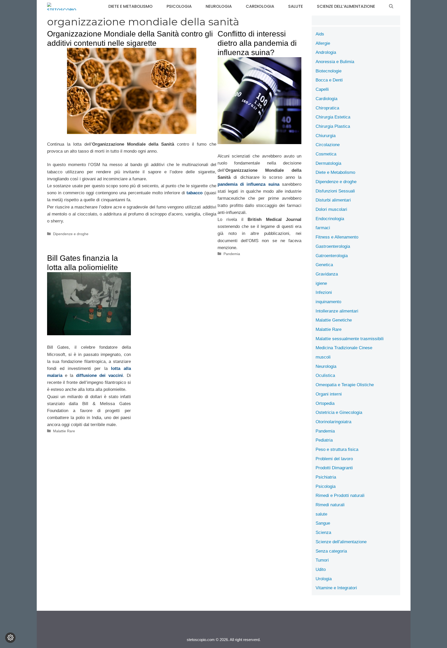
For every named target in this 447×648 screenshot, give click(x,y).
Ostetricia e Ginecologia (339, 412)
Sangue (323, 523)
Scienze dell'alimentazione (341, 541)
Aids (320, 34)
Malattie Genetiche (334, 320)
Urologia (324, 578)
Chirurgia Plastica (333, 126)
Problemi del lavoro (334, 458)
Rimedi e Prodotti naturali (340, 495)
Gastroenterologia (333, 246)
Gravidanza (327, 274)
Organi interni (329, 394)
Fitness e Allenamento (337, 237)
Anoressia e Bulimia (335, 61)
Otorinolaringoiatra (333, 421)
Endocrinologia (330, 218)
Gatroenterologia (332, 255)
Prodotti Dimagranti (334, 467)
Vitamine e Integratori (336, 587)
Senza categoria (331, 551)
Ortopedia (325, 403)
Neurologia (219, 6)
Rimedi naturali (330, 504)
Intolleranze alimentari (337, 311)
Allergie (323, 43)
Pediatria (324, 440)
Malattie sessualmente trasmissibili (350, 338)
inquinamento (328, 301)
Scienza (323, 532)
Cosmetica (326, 154)
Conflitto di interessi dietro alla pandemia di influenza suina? (257, 43)
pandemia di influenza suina (248, 184)
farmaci (323, 227)
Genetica (324, 264)
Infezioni (324, 292)
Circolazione (328, 144)
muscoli (323, 357)
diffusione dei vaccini (99, 375)
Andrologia (326, 52)
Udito (321, 569)
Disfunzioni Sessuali (335, 191)
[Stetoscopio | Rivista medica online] (61, 6)
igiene (321, 283)
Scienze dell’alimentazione (346, 6)
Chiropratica (327, 108)
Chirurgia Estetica (333, 117)
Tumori (322, 560)
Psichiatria (326, 477)
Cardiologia (260, 6)
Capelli (322, 89)
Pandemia (232, 254)
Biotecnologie (328, 71)
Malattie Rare (64, 431)
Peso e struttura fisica (337, 449)
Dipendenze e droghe (70, 234)
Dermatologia (328, 163)
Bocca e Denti (329, 80)
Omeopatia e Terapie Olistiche (345, 384)
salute (295, 6)
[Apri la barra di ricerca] (391, 6)
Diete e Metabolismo (130, 6)
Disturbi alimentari (333, 200)
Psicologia (179, 6)
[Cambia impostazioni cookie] (10, 637)
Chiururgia (326, 135)
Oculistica (325, 375)
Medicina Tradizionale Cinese (344, 347)
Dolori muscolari (331, 209)
